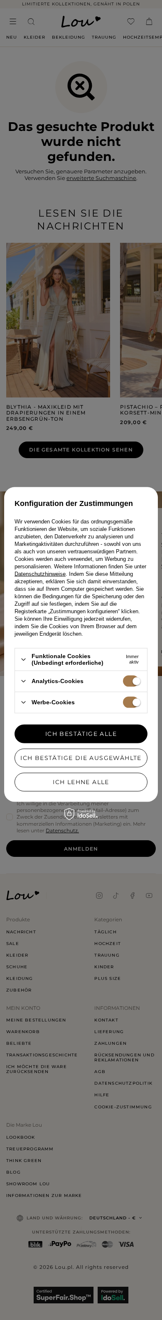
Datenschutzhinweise (40, 574)
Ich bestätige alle (81, 734)
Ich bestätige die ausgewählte (81, 758)
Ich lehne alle (81, 782)
